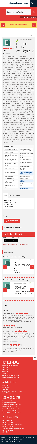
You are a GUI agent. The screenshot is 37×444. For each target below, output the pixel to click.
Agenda (5, 367)
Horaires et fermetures (9, 403)
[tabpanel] (18, 203)
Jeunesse (5, 373)
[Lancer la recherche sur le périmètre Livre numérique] (34, 12)
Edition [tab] (11, 195)
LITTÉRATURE (9, 204)
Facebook (5, 385)
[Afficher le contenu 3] (7, 277)
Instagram (5, 387)
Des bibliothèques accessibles (12, 424)
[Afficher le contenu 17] (31, 277)
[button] (33, 3)
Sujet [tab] (5, 195)
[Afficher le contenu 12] (22, 277)
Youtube (5, 389)
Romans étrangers (10, 202)
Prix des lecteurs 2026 (9, 406)
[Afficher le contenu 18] (33, 277)
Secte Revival (8, 206)
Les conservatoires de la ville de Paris (11, 439)
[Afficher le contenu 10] (19, 277)
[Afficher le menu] (3, 3)
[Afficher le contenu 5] (10, 277)
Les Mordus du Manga (9, 410)
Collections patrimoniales (10, 375)
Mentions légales (8, 430)
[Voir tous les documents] (25, 257)
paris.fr (3, 437)
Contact (9, 420)
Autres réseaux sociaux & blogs (12, 391)
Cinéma (5, 371)
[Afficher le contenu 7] (14, 277)
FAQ (3, 420)
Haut (35, 358)
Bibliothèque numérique (10, 377)
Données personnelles (16, 428)
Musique (5, 369)
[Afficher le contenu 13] (24, 277)
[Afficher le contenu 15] (28, 277)
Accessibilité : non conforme (9, 441)
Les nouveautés (7, 401)
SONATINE (12, 56)
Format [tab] (18, 195)
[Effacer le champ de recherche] (30, 12)
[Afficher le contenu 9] (17, 277)
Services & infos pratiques (10, 366)
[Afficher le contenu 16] (29, 277)
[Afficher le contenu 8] (16, 277)
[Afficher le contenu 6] (12, 277)
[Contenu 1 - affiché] (3, 277)
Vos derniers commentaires (11, 412)
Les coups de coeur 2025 (10, 408)
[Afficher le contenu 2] (5, 277)
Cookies (5, 428)
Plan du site (6, 432)
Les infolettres (6, 393)
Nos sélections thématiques (11, 404)
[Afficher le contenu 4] (9, 277)
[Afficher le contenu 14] (26, 277)
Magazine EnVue (8, 422)
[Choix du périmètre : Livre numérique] (3, 12)
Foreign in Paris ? (8, 426)
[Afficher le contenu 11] (21, 277)
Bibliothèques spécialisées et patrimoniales (21, 437)
